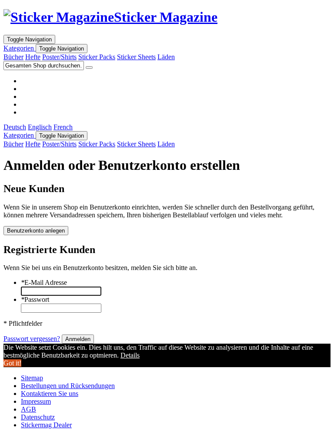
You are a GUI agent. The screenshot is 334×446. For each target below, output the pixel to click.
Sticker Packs (96, 57)
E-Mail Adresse (44, 282)
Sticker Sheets (136, 57)
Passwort (35, 299)
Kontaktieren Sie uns (49, 393)
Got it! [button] (12, 363)
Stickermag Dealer (46, 425)
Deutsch (14, 127)
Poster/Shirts (59, 57)
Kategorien (19, 48)
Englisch (40, 127)
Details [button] (130, 355)
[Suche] (89, 67)
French (63, 127)
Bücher (13, 57)
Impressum (36, 401)
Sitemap (32, 378)
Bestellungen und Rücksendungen (68, 385)
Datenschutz (38, 417)
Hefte (32, 57)
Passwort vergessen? (31, 338)
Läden (166, 57)
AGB (28, 409)
